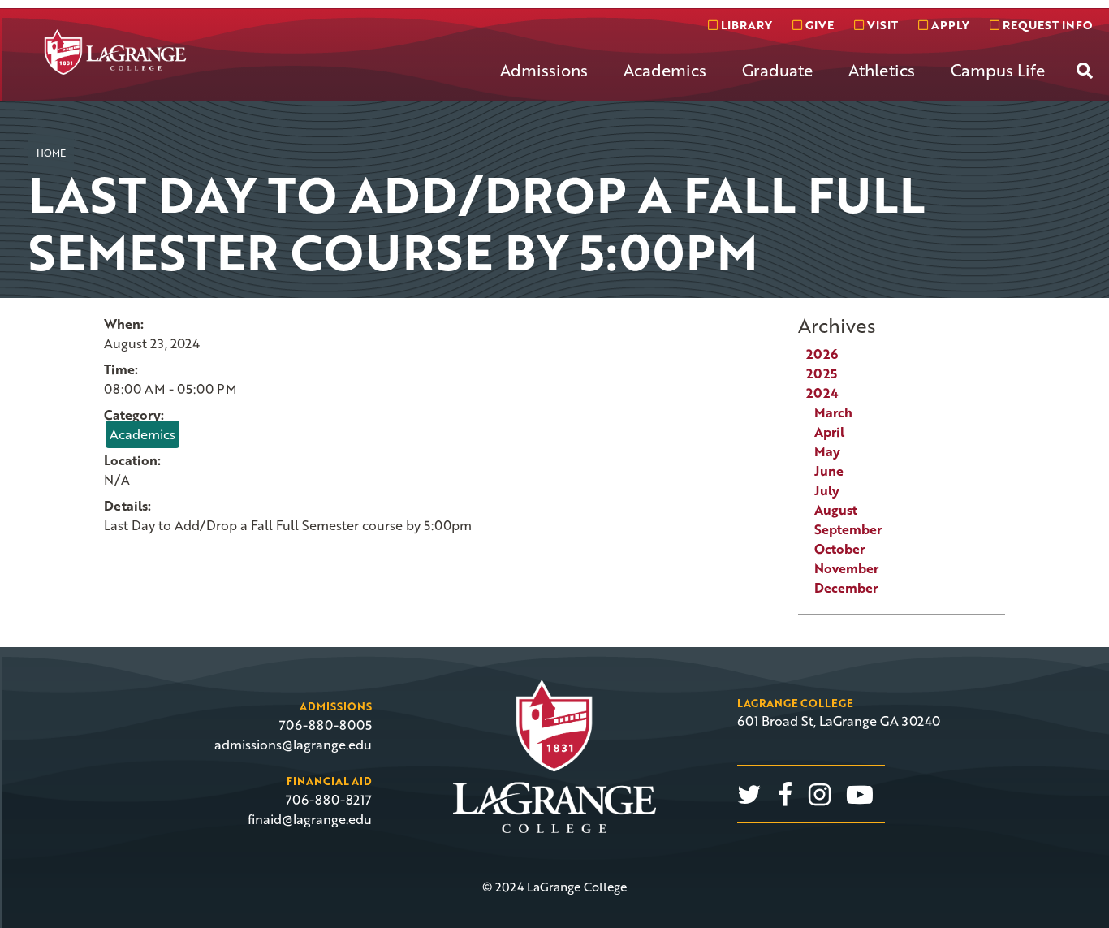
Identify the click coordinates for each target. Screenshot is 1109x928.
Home (51, 152)
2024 (822, 393)
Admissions (544, 70)
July (826, 490)
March (833, 412)
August (835, 510)
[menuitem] (544, 83)
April (829, 432)
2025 (821, 373)
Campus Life (998, 70)
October (839, 549)
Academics (665, 70)
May (827, 451)
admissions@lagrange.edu (293, 744)
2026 (822, 354)
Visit (881, 24)
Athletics (881, 70)
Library (745, 24)
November (846, 568)
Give (818, 24)
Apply (948, 24)
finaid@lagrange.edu (310, 819)
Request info (1045, 24)
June (829, 471)
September (848, 529)
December (846, 588)
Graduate (777, 70)
